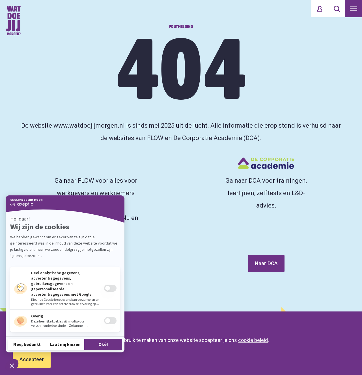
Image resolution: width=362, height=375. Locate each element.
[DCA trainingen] (13, 20)
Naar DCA (266, 263)
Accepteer (32, 359)
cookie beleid (253, 340)
